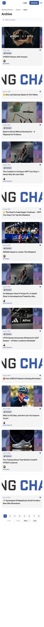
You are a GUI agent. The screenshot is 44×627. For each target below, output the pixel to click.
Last (34, 521)
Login (25, 3)
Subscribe (34, 3)
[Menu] (41, 2)
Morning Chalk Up (7, 10)
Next (25, 521)
